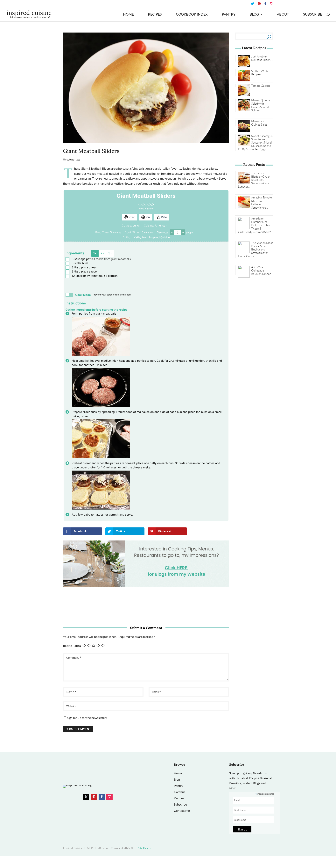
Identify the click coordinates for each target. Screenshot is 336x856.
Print (131, 217)
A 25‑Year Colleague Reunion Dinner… (262, 270)
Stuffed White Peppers (260, 72)
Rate (163, 217)
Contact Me (182, 810)
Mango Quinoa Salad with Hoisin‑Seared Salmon (260, 105)
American (161, 225)
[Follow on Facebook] (102, 797)
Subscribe (312, 14)
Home (128, 14)
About (283, 14)
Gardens (179, 792)
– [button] (171, 232)
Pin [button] (147, 217)
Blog (254, 14)
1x (94, 253)
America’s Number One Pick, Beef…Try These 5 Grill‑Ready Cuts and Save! (254, 225)
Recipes (155, 14)
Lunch (137, 225)
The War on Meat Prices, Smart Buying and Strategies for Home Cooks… (255, 249)
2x (102, 253)
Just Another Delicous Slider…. (262, 58)
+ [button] (183, 232)
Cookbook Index (192, 14)
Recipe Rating (72, 646)
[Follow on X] (86, 797)
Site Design (144, 848)
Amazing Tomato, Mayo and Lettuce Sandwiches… (261, 202)
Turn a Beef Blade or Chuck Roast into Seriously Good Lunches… (254, 179)
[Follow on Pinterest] (94, 797)
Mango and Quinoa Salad (259, 123)
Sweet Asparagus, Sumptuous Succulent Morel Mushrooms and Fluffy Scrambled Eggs (255, 142)
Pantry (228, 14)
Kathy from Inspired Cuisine (152, 237)
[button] (140, 204)
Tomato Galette (260, 85)
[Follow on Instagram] (109, 797)
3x (110, 253)
